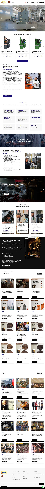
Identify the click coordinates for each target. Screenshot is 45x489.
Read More (4, 318)
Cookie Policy (13, 487)
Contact (36, 5)
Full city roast (19, 356)
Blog (3, 289)
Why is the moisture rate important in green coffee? (22, 456)
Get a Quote (41, 2)
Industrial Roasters (14, 477)
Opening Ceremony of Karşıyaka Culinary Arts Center (6, 392)
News (24, 476)
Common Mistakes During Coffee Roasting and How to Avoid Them (7, 292)
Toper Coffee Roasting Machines (6, 435)
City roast (4, 356)
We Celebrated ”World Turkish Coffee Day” (21, 413)
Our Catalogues (25, 478)
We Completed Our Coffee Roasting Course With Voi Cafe (37, 435)
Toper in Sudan (20, 434)
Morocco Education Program (21, 392)
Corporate (23, 5)
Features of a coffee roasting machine (36, 456)
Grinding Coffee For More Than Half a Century (37, 413)
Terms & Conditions (8, 487)
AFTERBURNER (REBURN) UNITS (22, 314)
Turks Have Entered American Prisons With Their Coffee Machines (21, 335)
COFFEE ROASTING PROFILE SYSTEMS (36, 292)
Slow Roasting (20, 291)
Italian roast (34, 356)
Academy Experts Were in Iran (37, 392)
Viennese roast (35, 334)
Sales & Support (30, 5)
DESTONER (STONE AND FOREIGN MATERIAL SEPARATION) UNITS (37, 314)
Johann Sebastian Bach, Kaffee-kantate (6, 413)
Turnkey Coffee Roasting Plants (16, 479)
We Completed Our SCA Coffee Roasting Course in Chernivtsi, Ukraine (7, 456)
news (3, 389)
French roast (4, 334)
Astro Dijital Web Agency (41, 487)
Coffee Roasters (10, 5)
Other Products (17, 5)
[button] (1, 18)
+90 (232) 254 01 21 (37, 477)
